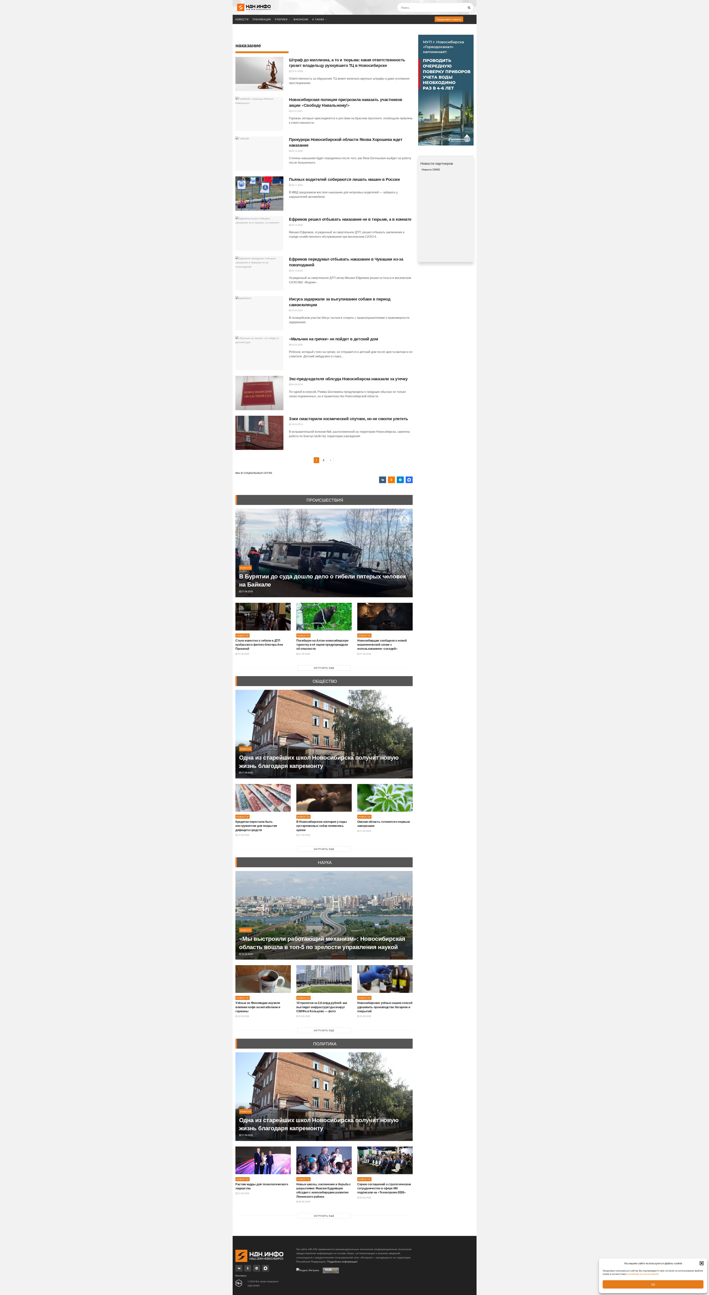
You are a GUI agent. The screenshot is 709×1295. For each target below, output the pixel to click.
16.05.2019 (297, 424)
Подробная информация (342, 1261)
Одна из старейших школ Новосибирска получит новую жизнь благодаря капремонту (319, 761)
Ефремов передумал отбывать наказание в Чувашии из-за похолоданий (346, 262)
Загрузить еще (324, 667)
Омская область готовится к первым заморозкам (383, 823)
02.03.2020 (297, 344)
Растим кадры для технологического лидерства (261, 1186)
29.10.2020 (297, 270)
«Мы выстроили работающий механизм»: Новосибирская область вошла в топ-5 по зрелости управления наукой (322, 942)
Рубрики (281, 19)
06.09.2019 (297, 384)
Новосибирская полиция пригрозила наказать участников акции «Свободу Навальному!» (345, 102)
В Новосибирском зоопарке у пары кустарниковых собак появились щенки (321, 825)
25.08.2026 (247, 953)
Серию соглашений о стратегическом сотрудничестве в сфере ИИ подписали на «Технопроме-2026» (384, 1188)
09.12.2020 (297, 150)
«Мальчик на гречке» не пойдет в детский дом (333, 339)
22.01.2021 (297, 110)
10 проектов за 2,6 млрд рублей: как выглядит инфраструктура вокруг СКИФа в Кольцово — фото (321, 1007)
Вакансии (301, 19)
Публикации (262, 19)
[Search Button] (470, 7)
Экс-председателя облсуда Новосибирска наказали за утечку (348, 379)
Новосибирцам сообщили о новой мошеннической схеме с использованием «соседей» (382, 644)
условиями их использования (643, 1273)
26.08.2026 (304, 1201)
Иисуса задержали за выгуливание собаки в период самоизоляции (339, 301)
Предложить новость (448, 19)
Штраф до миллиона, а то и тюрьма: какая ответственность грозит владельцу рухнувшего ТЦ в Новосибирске (347, 62)
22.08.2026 (243, 1016)
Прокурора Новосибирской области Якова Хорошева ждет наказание (346, 142)
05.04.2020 (297, 310)
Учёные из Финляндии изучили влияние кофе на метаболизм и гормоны (257, 1007)
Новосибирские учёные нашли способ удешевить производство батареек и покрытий (384, 1007)
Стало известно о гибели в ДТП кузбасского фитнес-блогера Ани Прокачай (259, 644)
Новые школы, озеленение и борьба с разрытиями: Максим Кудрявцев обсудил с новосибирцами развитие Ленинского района (323, 1190)
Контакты (240, 1275)
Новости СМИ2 (431, 169)
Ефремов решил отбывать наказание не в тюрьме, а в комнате (350, 219)
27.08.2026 (247, 591)
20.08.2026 (304, 1016)
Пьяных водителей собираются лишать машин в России (344, 179)
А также (318, 19)
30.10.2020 (297, 224)
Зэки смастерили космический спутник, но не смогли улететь (348, 418)
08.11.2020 (297, 185)
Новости (242, 19)
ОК (653, 1284)
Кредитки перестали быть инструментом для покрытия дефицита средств (256, 825)
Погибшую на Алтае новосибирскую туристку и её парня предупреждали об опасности (322, 644)
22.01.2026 (297, 71)
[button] (701, 1263)
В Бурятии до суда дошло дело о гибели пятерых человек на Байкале (322, 580)
